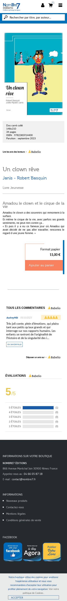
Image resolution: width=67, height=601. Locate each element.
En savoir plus (14, 344)
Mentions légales (16, 513)
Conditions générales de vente (23, 520)
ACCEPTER (17, 597)
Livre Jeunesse (13, 188)
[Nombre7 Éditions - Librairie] (12, 7)
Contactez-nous (15, 507)
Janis (8, 178)
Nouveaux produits (16, 500)
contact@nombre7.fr (24, 479)
